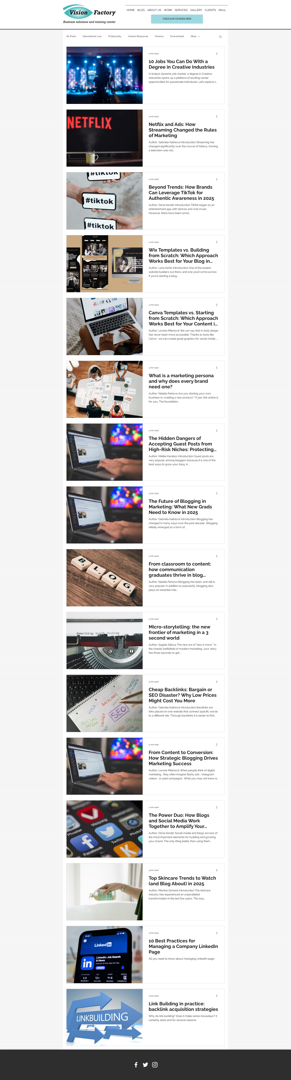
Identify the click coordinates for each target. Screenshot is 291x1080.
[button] (220, 37)
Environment (177, 36)
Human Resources (138, 36)
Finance (159, 36)
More (193, 36)
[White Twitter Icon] (145, 1064)
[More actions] (218, 54)
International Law (92, 36)
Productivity (114, 36)
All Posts (71, 36)
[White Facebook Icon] (136, 1064)
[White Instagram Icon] (154, 1064)
